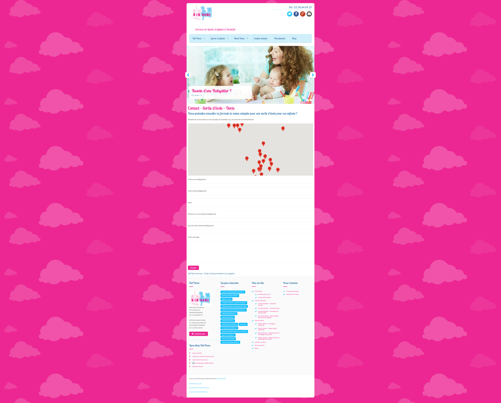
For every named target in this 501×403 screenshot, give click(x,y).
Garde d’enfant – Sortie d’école (268, 308)
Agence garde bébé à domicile (233, 292)
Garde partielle (228, 321)
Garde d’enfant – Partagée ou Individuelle (268, 312)
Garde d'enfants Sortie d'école (233, 310)
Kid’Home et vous (264, 294)
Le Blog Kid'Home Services (198, 392)
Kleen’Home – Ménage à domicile (266, 324)
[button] (263, 161)
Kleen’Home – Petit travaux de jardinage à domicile (268, 338)
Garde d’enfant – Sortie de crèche (267, 304)
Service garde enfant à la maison (234, 331)
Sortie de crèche (228, 335)
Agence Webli (221, 378)
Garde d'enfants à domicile (203, 95)
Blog (294, 38)
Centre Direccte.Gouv (200, 360)
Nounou (243, 324)
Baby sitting (226, 299)
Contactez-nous (199, 334)
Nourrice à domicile (229, 328)
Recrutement (279, 38)
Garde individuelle (229, 313)
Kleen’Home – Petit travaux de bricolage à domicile (268, 333)
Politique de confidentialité (199, 388)
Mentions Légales (195, 383)
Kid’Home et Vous (292, 294)
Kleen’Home (239, 38)
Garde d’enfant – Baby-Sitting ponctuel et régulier (268, 316)
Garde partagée (228, 317)
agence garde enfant (230, 295)
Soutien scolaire (260, 38)
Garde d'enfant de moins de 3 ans (234, 306)
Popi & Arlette (197, 353)
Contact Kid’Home (264, 297)
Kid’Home (197, 38)
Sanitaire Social (197, 366)
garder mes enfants (229, 324)
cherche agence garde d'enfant (234, 303)
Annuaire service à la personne (203, 356)
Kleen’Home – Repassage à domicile (267, 329)
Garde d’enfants (218, 38)
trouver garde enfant (230, 342)
